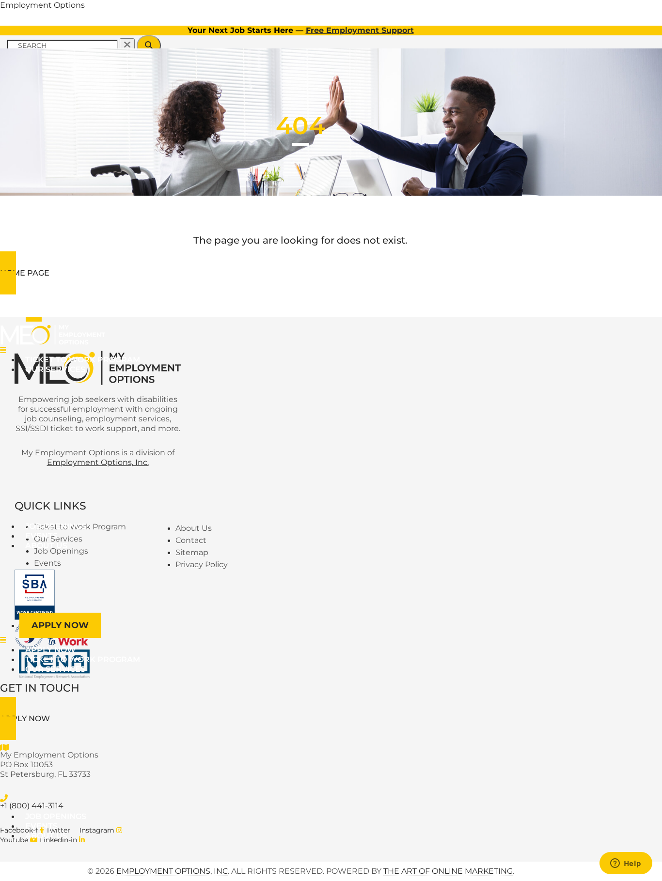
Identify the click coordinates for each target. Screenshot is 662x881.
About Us (46, 545)
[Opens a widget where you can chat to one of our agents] (625, 864)
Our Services (55, 369)
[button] (239, 350)
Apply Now (60, 625)
